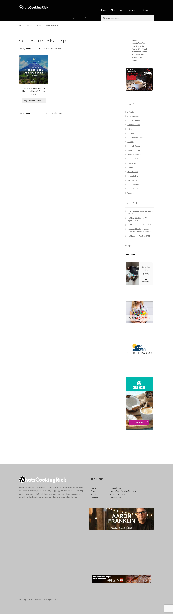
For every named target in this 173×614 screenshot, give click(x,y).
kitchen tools (132, 171)
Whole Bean (132, 193)
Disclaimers (89, 18)
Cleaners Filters (133, 125)
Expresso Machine (134, 154)
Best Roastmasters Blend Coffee (140, 225)
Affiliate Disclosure (118, 494)
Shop (145, 10)
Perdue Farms (132, 180)
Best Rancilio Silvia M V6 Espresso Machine (137, 219)
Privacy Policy (116, 488)
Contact (94, 497)
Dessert (130, 142)
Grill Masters (132, 163)
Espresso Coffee (133, 150)
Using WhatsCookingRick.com (123, 491)
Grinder (130, 167)
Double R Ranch (133, 146)
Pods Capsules (133, 184)
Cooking (130, 133)
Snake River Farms (134, 189)
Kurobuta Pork (133, 176)
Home (104, 10)
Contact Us (134, 10)
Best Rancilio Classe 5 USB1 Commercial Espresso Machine (139, 230)
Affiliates (131, 112)
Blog (113, 10)
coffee (129, 129)
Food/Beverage (76, 18)
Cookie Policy (115, 497)
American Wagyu (134, 116)
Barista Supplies (133, 120)
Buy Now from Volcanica (33, 100)
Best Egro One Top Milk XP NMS (139, 236)
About (122, 10)
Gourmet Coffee (133, 159)
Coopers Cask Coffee (135, 137)
